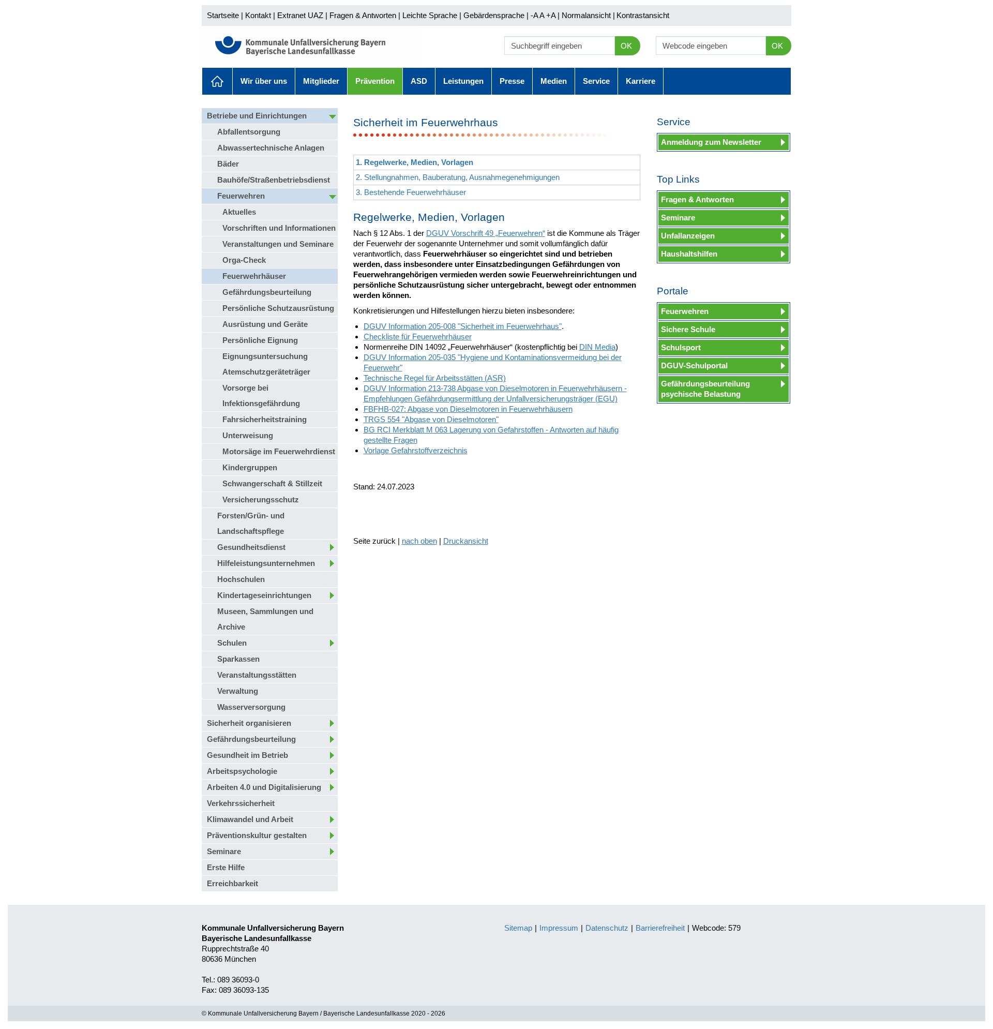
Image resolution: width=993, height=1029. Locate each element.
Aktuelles (217, 81)
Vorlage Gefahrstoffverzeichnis (416, 450)
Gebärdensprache (493, 15)
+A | (552, 15)
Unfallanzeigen (688, 235)
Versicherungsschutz (260, 499)
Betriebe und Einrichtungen (257, 115)
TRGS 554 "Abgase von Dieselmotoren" (431, 419)
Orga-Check (244, 260)
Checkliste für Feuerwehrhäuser (418, 336)
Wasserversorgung (251, 707)
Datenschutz (606, 927)
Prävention (375, 81)
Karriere (640, 81)
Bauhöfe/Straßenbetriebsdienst (273, 179)
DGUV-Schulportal (694, 365)
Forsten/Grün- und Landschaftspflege (250, 523)
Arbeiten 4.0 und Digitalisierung (264, 787)
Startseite (223, 15)
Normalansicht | (588, 15)
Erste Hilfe (226, 867)
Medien (553, 81)
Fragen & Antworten (362, 15)
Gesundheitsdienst (251, 547)
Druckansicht (465, 540)
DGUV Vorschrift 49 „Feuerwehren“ (485, 233)
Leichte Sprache (429, 15)
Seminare (224, 851)
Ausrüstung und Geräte (265, 324)
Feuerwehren (241, 195)
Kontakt (258, 15)
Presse (512, 81)
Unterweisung (247, 435)
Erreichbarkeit (232, 883)
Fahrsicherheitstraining (264, 419)
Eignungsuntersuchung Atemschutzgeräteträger (266, 364)
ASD (419, 81)
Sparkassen (238, 658)
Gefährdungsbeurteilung (266, 292)
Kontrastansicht (642, 15)
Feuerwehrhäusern (591, 388)
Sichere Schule (688, 329)
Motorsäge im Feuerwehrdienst (278, 451)
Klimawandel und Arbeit (250, 819)
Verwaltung (237, 691)
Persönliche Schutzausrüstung (278, 308)
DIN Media (597, 346)
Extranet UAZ (300, 15)
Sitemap (518, 927)
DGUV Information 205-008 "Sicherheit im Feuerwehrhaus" (463, 326)
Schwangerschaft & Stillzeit (272, 483)
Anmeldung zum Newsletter (711, 142)
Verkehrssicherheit (241, 803)
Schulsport (681, 347)
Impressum (558, 927)
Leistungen (463, 81)
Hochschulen (241, 579)
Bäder (228, 163)
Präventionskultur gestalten (257, 835)
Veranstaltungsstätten (256, 674)
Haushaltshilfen (689, 253)
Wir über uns (263, 81)
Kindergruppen (249, 467)
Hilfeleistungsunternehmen (266, 563)
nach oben (419, 540)
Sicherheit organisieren (249, 723)
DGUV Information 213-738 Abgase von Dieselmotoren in (461, 388)
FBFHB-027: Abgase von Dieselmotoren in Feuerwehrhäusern (468, 409)
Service (596, 81)
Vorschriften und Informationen (279, 227)
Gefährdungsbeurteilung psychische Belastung (705, 388)
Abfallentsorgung (248, 131)
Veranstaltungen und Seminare (278, 244)
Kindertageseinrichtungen (264, 595)
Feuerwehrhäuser (254, 276)
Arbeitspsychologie (242, 771)
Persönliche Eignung (260, 340)
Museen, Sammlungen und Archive (265, 619)
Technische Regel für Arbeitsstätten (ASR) (435, 378)
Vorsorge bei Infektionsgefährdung (261, 395)
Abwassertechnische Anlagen (270, 147)
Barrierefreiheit (660, 927)
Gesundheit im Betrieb (247, 755)
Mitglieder (321, 81)
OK (626, 45)
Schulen (232, 642)
